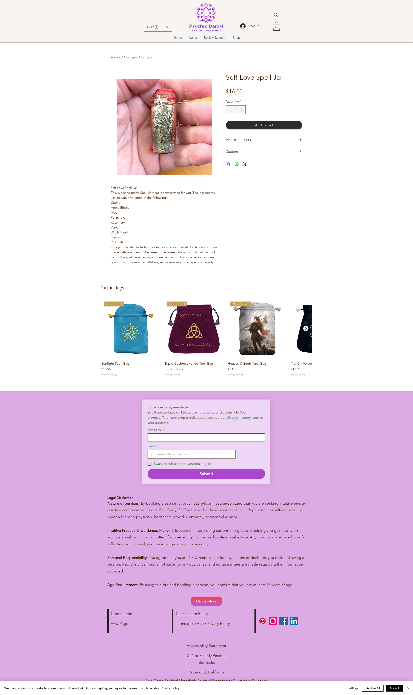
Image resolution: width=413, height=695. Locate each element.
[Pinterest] (262, 621)
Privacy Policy (170, 688)
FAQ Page (119, 623)
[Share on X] (245, 164)
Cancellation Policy (192, 613)
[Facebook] (283, 621)
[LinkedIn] (294, 621)
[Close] (407, 688)
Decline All (373, 688)
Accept (394, 688)
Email (152, 446)
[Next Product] (305, 328)
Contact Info (121, 613)
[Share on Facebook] (228, 164)
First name (156, 430)
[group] (206, 338)
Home (115, 58)
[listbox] (158, 27)
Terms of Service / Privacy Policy (203, 623)
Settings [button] (353, 688)
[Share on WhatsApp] (236, 164)
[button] (158, 27)
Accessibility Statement (206, 645)
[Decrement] (230, 110)
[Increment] (242, 110)
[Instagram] (273, 621)
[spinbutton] (236, 110)
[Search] (275, 14)
